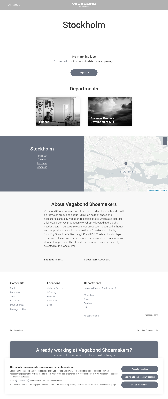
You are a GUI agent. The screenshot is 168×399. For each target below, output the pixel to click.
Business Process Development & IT (100, 289)
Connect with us (63, 61)
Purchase (88, 303)
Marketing (89, 295)
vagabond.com (151, 315)
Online (87, 299)
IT (85, 311)
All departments (91, 315)
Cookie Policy (22, 381)
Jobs (12, 296)
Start (12, 288)
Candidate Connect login (147, 330)
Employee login (16, 330)
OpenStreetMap (154, 190)
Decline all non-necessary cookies (140, 377)
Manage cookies (18, 309)
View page (42, 167)
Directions (42, 163)
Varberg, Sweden (55, 288)
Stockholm (52, 300)
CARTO (164, 190)
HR (85, 307)
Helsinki (51, 296)
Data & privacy (17, 304)
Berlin (50, 304)
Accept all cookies (140, 369)
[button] (163, 4)
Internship (15, 300)
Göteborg (51, 292)
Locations (15, 292)
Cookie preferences (139, 385)
